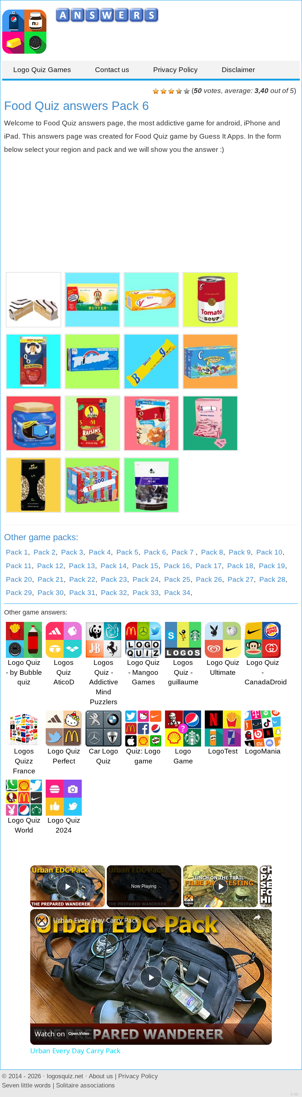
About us (101, 1076)
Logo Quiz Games (42, 70)
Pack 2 (45, 552)
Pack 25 (177, 579)
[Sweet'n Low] (210, 423)
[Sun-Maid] (92, 423)
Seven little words (26, 1085)
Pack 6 (155, 552)
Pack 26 (209, 579)
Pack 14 (114, 566)
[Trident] (92, 361)
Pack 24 (146, 579)
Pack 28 (272, 579)
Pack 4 (100, 552)
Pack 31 (82, 592)
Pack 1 (17, 552)
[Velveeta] (151, 299)
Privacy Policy (175, 70)
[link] (42, 920)
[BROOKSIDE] (151, 485)
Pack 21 (51, 579)
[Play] (220, 886)
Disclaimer (238, 70)
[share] (257, 917)
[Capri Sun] (210, 361)
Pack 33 (146, 592)
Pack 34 (177, 592)
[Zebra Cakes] (33, 299)
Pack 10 (269, 552)
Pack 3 (72, 552)
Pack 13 (82, 566)
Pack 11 (19, 566)
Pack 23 (114, 579)
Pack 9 (240, 552)
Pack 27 (241, 579)
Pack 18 (240, 566)
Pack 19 (272, 566)
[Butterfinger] (151, 361)
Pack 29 (19, 592)
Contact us (112, 70)
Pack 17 (209, 566)
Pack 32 (114, 592)
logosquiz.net (65, 1076)
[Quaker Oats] (33, 361)
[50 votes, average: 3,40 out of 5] (156, 91)
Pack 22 (82, 579)
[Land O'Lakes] (92, 299)
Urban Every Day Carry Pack (96, 920)
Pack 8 (212, 552)
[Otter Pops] (92, 485)
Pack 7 (184, 552)
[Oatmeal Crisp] (151, 423)
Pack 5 (127, 552)
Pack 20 (19, 579)
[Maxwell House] (33, 423)
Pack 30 (51, 592)
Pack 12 (50, 566)
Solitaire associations (85, 1085)
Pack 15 (145, 566)
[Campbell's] (210, 299)
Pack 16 (177, 566)
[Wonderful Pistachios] (33, 485)
